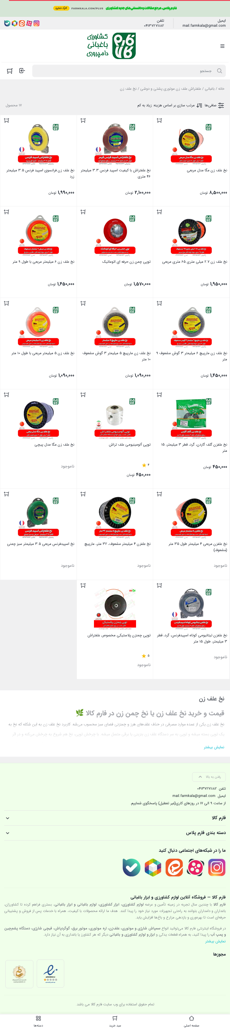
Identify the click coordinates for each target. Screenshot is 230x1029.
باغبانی (210, 89)
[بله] (7, 23)
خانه (221, 89)
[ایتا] (22, 23)
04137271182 (154, 25)
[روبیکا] (15, 23)
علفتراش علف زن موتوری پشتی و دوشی (170, 89)
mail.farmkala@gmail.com (204, 25)
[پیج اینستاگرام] (36, 23)
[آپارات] (29, 23)
